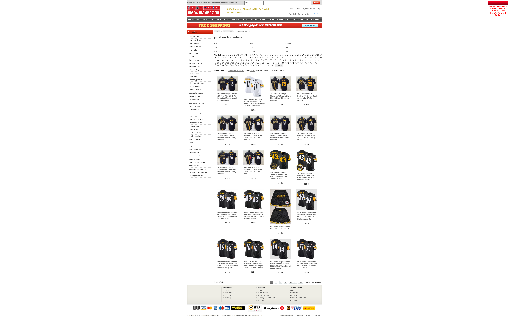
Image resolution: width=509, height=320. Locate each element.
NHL (212, 19)
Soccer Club (282, 19)
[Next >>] (293, 282)
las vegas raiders (195, 100)
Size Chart (228, 295)
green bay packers (195, 80)
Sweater (217, 51)
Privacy (308, 315)
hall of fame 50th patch (197, 83)
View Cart (292, 14)
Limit (251, 47)
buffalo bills (193, 50)
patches (191, 146)
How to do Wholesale (298, 298)
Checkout (317, 14)
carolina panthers (195, 53)
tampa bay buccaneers (197, 163)
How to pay (294, 295)
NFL (198, 19)
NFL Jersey (228, 31)
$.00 (308, 14)
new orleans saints (195, 123)
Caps (293, 19)
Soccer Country (267, 19)
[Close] (506, 2)
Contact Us (294, 293)
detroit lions (193, 76)
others (191, 143)
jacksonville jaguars (196, 93)
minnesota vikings (195, 113)
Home (191, 19)
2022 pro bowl (194, 37)
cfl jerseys (192, 57)
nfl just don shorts (195, 133)
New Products (295, 9)
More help (294, 300)
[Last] (300, 282)
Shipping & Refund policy (267, 298)
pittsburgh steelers (195, 153)
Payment (261, 290)
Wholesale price (263, 295)
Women (235, 19)
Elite (215, 43)
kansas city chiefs (195, 96)
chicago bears (194, 60)
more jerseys (193, 116)
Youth (244, 19)
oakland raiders (194, 139)
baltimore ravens (195, 47)
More (287, 47)
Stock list (261, 300)
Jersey (216, 47)
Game (252, 43)
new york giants (194, 126)
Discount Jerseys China (228, 315)
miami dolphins (194, 110)
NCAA (226, 19)
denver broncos (194, 73)
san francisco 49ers (196, 156)
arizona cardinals (195, 40)
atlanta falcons (194, 43)
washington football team (198, 172)
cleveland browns (195, 67)
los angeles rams (195, 106)
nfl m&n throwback (195, 136)
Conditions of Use (286, 315)
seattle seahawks (195, 159)
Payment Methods (308, 9)
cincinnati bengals (195, 63)
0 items (303, 14)
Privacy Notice (263, 293)
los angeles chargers (196, 103)
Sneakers (315, 19)
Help (318, 9)
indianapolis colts (195, 90)
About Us (293, 290)
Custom (253, 19)
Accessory (303, 19)
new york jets (193, 129)
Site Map (228, 298)
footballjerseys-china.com (210, 315)
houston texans (194, 86)
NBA (219, 19)
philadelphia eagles (196, 149)
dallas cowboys (194, 70)
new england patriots (196, 119)
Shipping (299, 315)
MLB (205, 19)
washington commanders (198, 169)
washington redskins (196, 176)
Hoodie (288, 43)
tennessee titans (194, 166)
